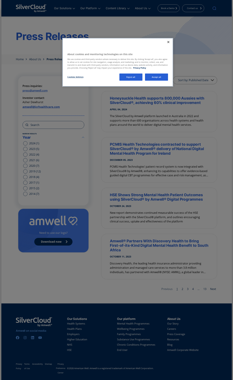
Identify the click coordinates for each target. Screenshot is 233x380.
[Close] (168, 42)
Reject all (130, 77)
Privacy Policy (139, 68)
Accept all (156, 77)
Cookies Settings (75, 77)
